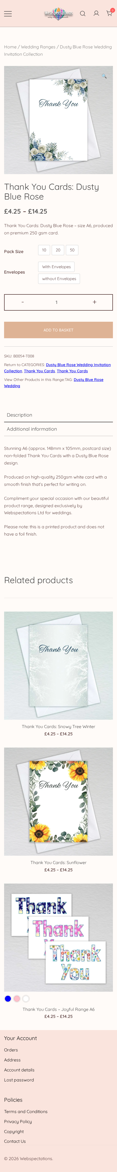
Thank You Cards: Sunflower (58, 862)
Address (12, 1060)
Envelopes (14, 272)
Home (10, 46)
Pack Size (13, 251)
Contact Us (15, 1141)
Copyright (14, 1131)
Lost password (19, 1080)
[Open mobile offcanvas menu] (8, 13)
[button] (104, 76)
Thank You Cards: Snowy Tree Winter (58, 726)
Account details (19, 1070)
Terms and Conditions (26, 1111)
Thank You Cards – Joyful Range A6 (59, 1009)
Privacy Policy (18, 1121)
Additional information (32, 429)
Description (19, 415)
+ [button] (95, 301)
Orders (11, 1050)
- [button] (22, 301)
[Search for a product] (82, 13)
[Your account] (96, 13)
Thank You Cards (39, 370)
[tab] (58, 415)
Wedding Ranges (38, 46)
